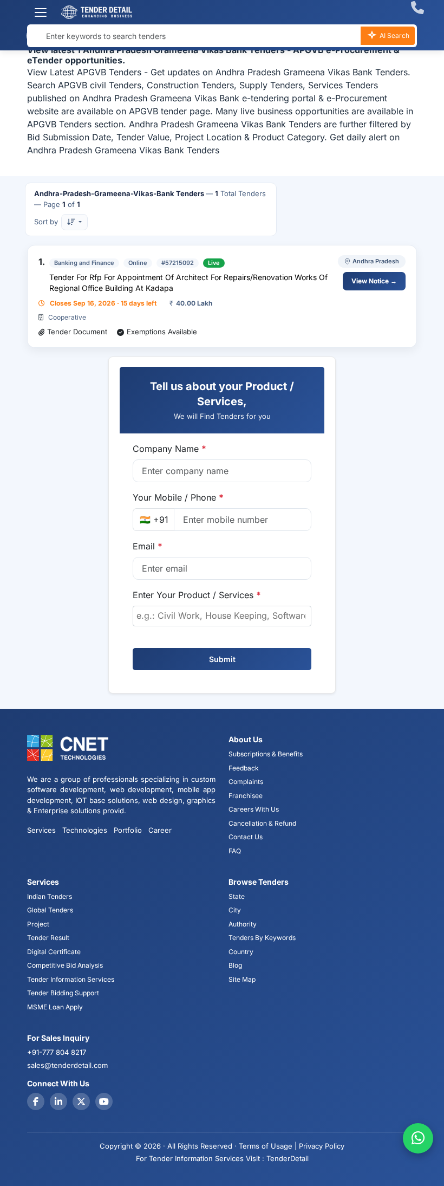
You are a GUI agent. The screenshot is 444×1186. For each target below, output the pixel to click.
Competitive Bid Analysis (65, 965)
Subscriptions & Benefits (265, 754)
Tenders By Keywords (262, 938)
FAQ (234, 851)
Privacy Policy (321, 1146)
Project (38, 924)
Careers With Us (253, 809)
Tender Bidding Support (63, 993)
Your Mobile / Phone (178, 497)
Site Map (242, 979)
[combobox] (222, 616)
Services (41, 830)
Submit (222, 659)
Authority (242, 924)
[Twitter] (81, 1101)
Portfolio (128, 830)
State (236, 896)
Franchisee (245, 796)
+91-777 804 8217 (56, 1052)
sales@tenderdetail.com (67, 1065)
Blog (235, 965)
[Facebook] (35, 1101)
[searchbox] (222, 615)
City (234, 910)
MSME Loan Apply (55, 1007)
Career (160, 830)
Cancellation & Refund (262, 823)
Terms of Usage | (268, 1146)
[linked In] (58, 1101)
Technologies (84, 830)
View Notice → (374, 281)
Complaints (245, 781)
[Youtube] (104, 1101)
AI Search (393, 35)
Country (240, 952)
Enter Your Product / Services (197, 594)
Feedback (243, 768)
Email (147, 546)
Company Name (169, 448)
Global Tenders (50, 910)
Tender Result (48, 938)
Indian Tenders (49, 896)
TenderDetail (287, 1158)
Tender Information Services (70, 979)
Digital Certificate (54, 952)
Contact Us (245, 837)
